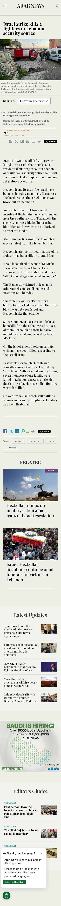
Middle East (10, 803)
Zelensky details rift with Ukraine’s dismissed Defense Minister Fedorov (20, 698)
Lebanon (12, 447)
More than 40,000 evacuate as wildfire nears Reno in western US (20, 682)
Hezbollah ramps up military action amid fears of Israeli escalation (30, 510)
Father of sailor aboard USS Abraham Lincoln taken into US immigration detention (21, 649)
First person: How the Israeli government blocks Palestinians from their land (21, 812)
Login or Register (14, 882)
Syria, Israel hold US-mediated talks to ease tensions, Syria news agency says (18, 631)
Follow (51, 141)
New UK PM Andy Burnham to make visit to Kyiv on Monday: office (20, 667)
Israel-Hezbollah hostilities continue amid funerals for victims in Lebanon (30, 572)
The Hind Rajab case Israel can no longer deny (21, 831)
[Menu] (3, 6)
